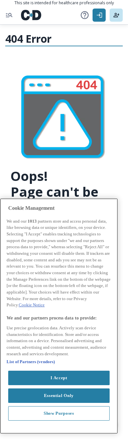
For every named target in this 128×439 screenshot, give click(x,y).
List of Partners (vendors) (31, 361)
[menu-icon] (9, 15)
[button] (85, 15)
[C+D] (31, 15)
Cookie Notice (32, 304)
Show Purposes (59, 413)
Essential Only (59, 395)
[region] (59, 316)
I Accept (59, 377)
